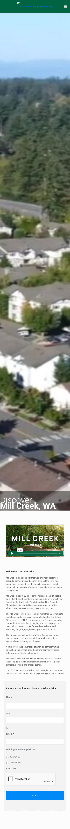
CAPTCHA (11, 768)
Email (10, 734)
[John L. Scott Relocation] (35, 6)
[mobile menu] (65, 6)
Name (10, 697)
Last (8, 728)
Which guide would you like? (21, 749)
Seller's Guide (15, 762)
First (8, 714)
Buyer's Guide (15, 757)
